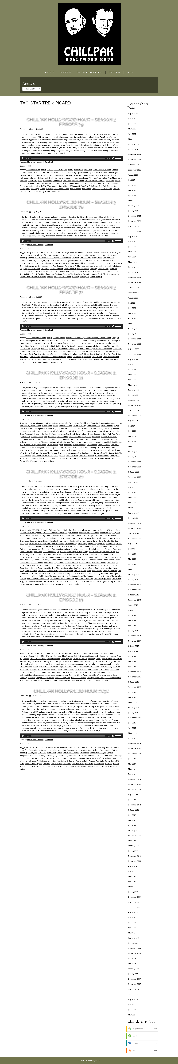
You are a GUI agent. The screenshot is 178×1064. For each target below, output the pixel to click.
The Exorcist (97, 570)
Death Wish (101, 538)
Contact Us (65, 72)
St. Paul (81, 186)
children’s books (66, 656)
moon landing (44, 758)
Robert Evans (25, 562)
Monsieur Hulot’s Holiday (95, 180)
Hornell (32, 260)
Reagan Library (43, 447)
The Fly (116, 763)
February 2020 (133, 513)
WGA (30, 191)
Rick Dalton (113, 351)
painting (71, 183)
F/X (50, 434)
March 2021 (132, 446)
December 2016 (134, 671)
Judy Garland (61, 552)
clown (56, 172)
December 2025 (134, 154)
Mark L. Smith (102, 755)
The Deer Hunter (99, 271)
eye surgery (32, 753)
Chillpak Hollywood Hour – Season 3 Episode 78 (71, 204)
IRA (55, 178)
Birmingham (78, 170)
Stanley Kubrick (56, 763)
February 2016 (133, 707)
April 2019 (132, 564)
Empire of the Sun (41, 434)
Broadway (66, 535)
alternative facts (59, 338)
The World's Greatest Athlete (68, 581)
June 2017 (132, 656)
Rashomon (114, 669)
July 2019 (131, 549)
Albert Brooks (58, 252)
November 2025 (134, 159)
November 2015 (134, 718)
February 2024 (133, 267)
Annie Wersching (92, 338)
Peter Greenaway (79, 445)
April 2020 (132, 503)
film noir (36, 661)
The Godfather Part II (28, 274)
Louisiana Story (106, 667)
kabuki (35, 667)
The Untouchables (90, 274)
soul (66, 675)
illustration (96, 436)
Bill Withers (93, 653)
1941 (28, 653)
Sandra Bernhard (56, 268)
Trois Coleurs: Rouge (71, 766)
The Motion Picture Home (42, 455)
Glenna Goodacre (95, 434)
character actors (26, 428)
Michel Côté (74, 348)
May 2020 (132, 497)
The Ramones (75, 189)
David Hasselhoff (100, 172)
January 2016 (133, 713)
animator (117, 423)
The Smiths (86, 189)
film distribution (58, 543)
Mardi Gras (24, 669)
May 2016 (132, 697)
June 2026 (132, 124)
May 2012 (132, 820)
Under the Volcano (34, 362)
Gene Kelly (56, 546)
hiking (22, 664)
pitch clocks (90, 266)
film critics (47, 543)
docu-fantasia (63, 343)
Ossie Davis (117, 348)
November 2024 (134, 221)
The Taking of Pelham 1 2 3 (38, 579)
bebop (55, 426)
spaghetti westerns (95, 565)
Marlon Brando (103, 260)
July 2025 (131, 180)
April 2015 (132, 728)
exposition (57, 258)
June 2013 (132, 799)
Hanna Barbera (37, 436)
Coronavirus (24, 431)
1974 (38, 530)
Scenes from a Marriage (29, 565)
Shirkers (65, 354)
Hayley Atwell (97, 258)
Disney (45, 541)
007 (27, 747)
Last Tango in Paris (74, 552)
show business (57, 186)
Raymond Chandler (88, 560)
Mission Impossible (59, 263)
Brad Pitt (45, 340)
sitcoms (36, 675)
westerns (48, 584)
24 (27, 338)
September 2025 (134, 170)
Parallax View (106, 557)
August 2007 (133, 999)
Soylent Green (81, 565)
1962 (28, 530)
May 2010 (132, 876)
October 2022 (133, 349)
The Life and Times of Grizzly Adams (61, 573)
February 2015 (133, 738)
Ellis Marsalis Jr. (26, 661)
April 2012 (132, 825)
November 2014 (134, 748)
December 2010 (134, 856)
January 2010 (133, 892)
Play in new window (35, 162)
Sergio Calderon (44, 354)
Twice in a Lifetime (58, 458)
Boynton (51, 255)
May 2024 (132, 252)
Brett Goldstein (62, 255)
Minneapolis (47, 180)
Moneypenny (32, 758)
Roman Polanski (71, 562)
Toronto (116, 189)
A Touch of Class (47, 530)
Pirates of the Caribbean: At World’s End (46, 351)
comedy (100, 428)
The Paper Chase (75, 576)
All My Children (82, 653)
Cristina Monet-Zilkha (38, 659)
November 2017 (134, 641)
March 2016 (132, 702)
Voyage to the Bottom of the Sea (94, 766)
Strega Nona (41, 677)
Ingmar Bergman (52, 549)
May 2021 (132, 436)
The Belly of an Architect (67, 453)
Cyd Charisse (66, 538)
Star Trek (30, 271)
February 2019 (133, 574)
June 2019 (132, 554)
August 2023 (133, 298)
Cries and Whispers (53, 538)
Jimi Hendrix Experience (53, 439)
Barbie (70, 170)
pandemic (68, 445)
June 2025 (132, 185)
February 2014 (133, 774)
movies (117, 180)
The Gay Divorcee (110, 570)
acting (43, 170)
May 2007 (132, 1015)
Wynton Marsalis (101, 680)
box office (88, 170)
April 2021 (132, 441)
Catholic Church (26, 172)
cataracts (48, 750)
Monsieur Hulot (78, 180)
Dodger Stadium (34, 258)
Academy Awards (33, 170)
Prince (22, 186)
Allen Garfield (80, 423)
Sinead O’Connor (70, 186)
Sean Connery (49, 565)
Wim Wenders (31, 461)
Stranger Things (32, 189)
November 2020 (134, 467)
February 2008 (133, 969)
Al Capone (48, 252)
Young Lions (49, 461)
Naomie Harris (85, 758)
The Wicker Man (49, 581)
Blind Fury (101, 747)
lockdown (23, 442)
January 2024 (133, 272)
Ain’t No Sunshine (44, 653)
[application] (71, 158)
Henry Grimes (62, 436)
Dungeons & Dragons (55, 175)
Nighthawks (107, 758)
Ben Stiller (104, 533)
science (100, 447)
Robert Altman (114, 560)
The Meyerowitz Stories (58, 576)
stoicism (31, 677)
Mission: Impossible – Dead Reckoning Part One (87, 263)
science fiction (109, 447)
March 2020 (132, 508)
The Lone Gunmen (61, 189)
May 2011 (132, 841)
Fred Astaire (46, 546)
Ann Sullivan (24, 426)
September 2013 (134, 789)
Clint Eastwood (110, 535)
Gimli (53, 346)
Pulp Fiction (61, 761)
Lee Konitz (93, 439)
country (113, 656)
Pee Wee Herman (94, 183)
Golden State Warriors (64, 346)
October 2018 (133, 595)
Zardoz (87, 584)
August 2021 (133, 421)
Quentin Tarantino (86, 351)
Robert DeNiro (34, 268)
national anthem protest (51, 183)
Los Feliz (107, 178)
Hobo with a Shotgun (98, 753)
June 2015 (132, 723)
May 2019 (132, 559)
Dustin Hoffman (76, 541)
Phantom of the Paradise (59, 560)
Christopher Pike (40, 428)
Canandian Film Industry (86, 340)
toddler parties (113, 274)
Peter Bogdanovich (40, 560)
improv (110, 753)
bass (50, 426)
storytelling (107, 568)
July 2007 (131, 1004)
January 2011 (133, 851)
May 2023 (132, 313)
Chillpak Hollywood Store (89, 72)
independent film (38, 549)
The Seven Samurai (113, 677)
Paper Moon (88, 557)
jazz (30, 439)
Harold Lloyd (90, 661)
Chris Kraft (57, 750)
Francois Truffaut (34, 546)
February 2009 (133, 938)
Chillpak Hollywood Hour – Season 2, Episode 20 (71, 474)
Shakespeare (57, 672)
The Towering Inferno (102, 579)
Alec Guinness (70, 653)
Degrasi (23, 175)
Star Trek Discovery (94, 450)
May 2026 (132, 129)
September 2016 (134, 687)
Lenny (85, 552)
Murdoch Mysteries (27, 183)
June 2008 (132, 958)
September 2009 (134, 907)
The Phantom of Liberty (92, 576)
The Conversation (97, 453)
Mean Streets (57, 554)
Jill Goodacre (38, 439)
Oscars (64, 183)
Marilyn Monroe (90, 755)
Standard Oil (74, 675)
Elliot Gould (115, 541)
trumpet (46, 458)
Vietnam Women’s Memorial (99, 458)
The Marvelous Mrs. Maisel (88, 359)
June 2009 (132, 922)
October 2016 (133, 682)
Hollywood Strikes (36, 178)
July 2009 (131, 917)
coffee (88, 656)
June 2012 (132, 815)
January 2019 (133, 579)
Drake (43, 175)
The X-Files (96, 189)
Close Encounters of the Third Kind (75, 428)
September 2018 (134, 600)
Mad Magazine (34, 442)
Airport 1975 (105, 530)
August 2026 (133, 113)
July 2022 (131, 364)
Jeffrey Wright (50, 755)
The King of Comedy (46, 274)
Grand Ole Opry (56, 661)
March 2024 (132, 262)
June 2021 (132, 431)
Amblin (101, 423)
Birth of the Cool (93, 426)
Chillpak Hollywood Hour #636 (71, 690)
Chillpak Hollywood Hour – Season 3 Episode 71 (71, 290)
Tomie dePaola (64, 680)
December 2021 (134, 400)
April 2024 (132, 257)
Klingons (74, 439)
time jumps (114, 359)
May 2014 (132, 764)
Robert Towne (37, 562)
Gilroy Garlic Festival (71, 753)
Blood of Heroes (112, 747)
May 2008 (132, 963)
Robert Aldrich (102, 560)
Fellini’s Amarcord (36, 543)
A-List (32, 747)
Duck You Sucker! (100, 343)
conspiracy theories (111, 428)
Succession (77, 357)
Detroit (30, 175)
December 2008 (134, 948)
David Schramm (53, 659)
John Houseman (49, 552)
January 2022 (133, 395)
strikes (62, 271)
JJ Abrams (66, 439)
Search (129, 72)
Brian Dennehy (107, 426)
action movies (37, 252)
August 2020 (133, 482)
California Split (88, 535)
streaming (89, 763)
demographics (37, 343)
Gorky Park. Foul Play (111, 434)
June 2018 (132, 615)
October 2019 (133, 533)
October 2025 (133, 165)
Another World (47, 747)
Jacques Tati (69, 178)
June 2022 (132, 369)
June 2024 (132, 247)
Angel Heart (69, 252)
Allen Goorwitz (92, 423)
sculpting (23, 450)
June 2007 (132, 1009)
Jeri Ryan (113, 549)
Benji (110, 533)
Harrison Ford (85, 258)
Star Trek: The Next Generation (53, 357)
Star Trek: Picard (91, 186)
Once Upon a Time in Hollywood (99, 348)
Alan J (113, 530)
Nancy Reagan (100, 442)
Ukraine (23, 362)
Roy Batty (100, 761)
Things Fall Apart (36, 680)
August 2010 (133, 866)
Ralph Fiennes (89, 761)
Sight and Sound (88, 354)
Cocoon (92, 428)
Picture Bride (104, 669)
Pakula (79, 557)
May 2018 (132, 620)
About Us (49, 72)
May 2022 (132, 375)
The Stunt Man (72, 455)
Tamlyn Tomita (31, 570)
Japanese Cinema (67, 664)
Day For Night (77, 538)
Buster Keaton (98, 170)
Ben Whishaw (79, 747)
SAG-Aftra (47, 186)
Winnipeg (75, 277)
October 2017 (133, 646)
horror (28, 549)
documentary (75, 343)
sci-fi (41, 565)
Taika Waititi (97, 357)
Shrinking (93, 268)
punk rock (38, 186)
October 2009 (133, 902)
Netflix (99, 758)
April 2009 (132, 928)
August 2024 (133, 236)
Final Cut (75, 258)
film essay (112, 343)
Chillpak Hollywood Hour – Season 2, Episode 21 (71, 375)
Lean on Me (53, 667)
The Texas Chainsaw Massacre (62, 579)
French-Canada (35, 346)
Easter (95, 541)
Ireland (60, 178)
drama (66, 541)
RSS (29, 166)
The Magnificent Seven (95, 677)
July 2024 (131, 241)
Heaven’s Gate (108, 258)
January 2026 (133, 149)
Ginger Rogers (78, 546)
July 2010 (131, 871)
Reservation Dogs (101, 351)
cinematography (54, 428)
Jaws (80, 178)
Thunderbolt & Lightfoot (99, 581)
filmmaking (106, 175)
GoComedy (84, 753)
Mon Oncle (67, 180)
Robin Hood (48, 562)
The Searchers (76, 274)
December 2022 (134, 339)
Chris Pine (49, 172)
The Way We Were (35, 581)
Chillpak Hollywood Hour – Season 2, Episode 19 (71, 597)
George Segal (67, 546)
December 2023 (134, 277)
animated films (84, 533)
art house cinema (66, 747)
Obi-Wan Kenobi (81, 669)
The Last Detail (40, 573)
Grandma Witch (78, 661)
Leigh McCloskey (65, 667)
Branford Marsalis (106, 653)
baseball (96, 252)
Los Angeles (98, 178)
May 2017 (132, 661)
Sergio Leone (56, 354)
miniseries (33, 669)
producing (30, 186)
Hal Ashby (89, 546)
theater (91, 455)
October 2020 (133, 472)
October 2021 (133, 410)
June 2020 (132, 492)
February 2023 (133, 328)
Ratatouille (31, 447)
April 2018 (132, 625)
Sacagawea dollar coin (58, 447)
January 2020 (133, 518)
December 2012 (134, 805)
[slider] (118, 158)
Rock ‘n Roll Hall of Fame (29, 672)
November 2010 (134, 861)
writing (41, 191)
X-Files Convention (52, 191)
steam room (107, 675)
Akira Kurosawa (58, 653)
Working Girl (84, 277)
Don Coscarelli (87, 343)
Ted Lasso (79, 271)
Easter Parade (104, 541)
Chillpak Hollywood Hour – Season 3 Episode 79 (71, 122)
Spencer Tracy (103, 268)
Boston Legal (33, 255)
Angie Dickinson (71, 533)
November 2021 (134, 405)
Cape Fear (93, 255)
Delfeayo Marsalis (80, 659)
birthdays (23, 255)
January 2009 (133, 943)
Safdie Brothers (85, 562)
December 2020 (134, 462)
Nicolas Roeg (50, 557)
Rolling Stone (45, 672)
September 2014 (134, 753)
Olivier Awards (52, 445)
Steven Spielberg (31, 453)
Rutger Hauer (110, 761)
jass (76, 178)
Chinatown (99, 535)
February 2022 (133, 390)
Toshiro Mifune (77, 680)
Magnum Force (31, 554)
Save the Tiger (112, 562)
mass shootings (115, 755)
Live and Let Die (108, 552)
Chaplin (56, 656)
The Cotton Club (111, 453)
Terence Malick (52, 570)
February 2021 (133, 451)
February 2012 (133, 830)
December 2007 (134, 979)
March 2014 (132, 769)
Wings (86, 680)
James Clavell (44, 664)
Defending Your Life (76, 431)
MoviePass (67, 758)
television (49, 189)
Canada (115, 170)
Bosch (38, 340)
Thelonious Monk (102, 455)
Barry (114, 338)
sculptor (31, 450)
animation (109, 423)
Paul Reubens (80, 183)
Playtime (115, 183)
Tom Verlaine (106, 189)
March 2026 (132, 139)
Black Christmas (32, 535)
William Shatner (64, 277)
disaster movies (36, 541)
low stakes (53, 348)
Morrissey (110, 180)
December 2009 (134, 897)
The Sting (106, 576)
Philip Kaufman (104, 445)
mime (40, 180)
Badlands (95, 533)
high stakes (89, 346)
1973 (33, 530)
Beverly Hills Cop (79, 426)
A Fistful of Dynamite (37, 338)
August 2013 (133, 794)
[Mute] (113, 158)
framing (114, 175)
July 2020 (131, 487)
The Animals (52, 453)
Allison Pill (46, 533)
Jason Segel (40, 260)
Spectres (46, 763)
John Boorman (97, 664)
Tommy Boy (114, 455)
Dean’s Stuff (114, 72)
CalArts (108, 170)
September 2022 (134, 354)
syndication (86, 357)
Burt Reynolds (76, 535)
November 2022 (134, 344)
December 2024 (134, 216)
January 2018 (133, 631)
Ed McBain (117, 659)
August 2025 (133, 175)
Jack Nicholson (109, 346)
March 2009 (132, 933)
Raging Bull (108, 266)
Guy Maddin (79, 346)
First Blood (70, 434)
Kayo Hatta (43, 667)
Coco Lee (63, 172)
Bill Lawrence (106, 252)
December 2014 (134, 743)
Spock (75, 450)
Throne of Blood (50, 680)
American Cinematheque (75, 338)
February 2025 (133, 205)
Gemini (59, 753)
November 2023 (134, 282)
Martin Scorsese (44, 554)
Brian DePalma (75, 255)
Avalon (44, 426)
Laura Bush (83, 439)
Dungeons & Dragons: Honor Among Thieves (83, 175)
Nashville (110, 442)
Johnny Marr (88, 178)
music (38, 183)
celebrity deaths (103, 340)
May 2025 (132, 190)
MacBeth (116, 667)
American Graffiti (57, 533)
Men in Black (63, 348)
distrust (109, 431)
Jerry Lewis (50, 260)
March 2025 (132, 200)
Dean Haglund (114, 172)
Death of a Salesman (58, 431)
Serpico (59, 565)
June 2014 (132, 759)
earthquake (87, 541)
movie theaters (28, 266)
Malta (114, 178)
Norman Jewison (62, 557)
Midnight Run (46, 263)
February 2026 (133, 144)
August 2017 (133, 651)
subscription (99, 763)
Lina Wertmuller (95, 552)
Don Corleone (46, 258)
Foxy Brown (110, 543)
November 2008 (134, 953)
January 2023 (133, 334)
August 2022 (133, 359)
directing (37, 175)
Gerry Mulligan (81, 434)
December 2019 (134, 523)
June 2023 (132, 308)
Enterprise (24, 543)
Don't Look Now (55, 541)
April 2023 (132, 318)
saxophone (77, 447)
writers (35, 191)
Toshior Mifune (36, 458)
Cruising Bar (115, 340)
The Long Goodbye (100, 573)
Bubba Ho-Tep (56, 340)
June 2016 (132, 692)
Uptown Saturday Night (35, 584)
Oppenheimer (46, 266)
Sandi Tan (33, 354)
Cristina (26, 659)
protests (23, 447)
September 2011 (134, 835)
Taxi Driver (70, 271)
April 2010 (132, 881)
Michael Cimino (34, 263)
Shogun (76, 672)
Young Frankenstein (76, 584)
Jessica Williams (61, 260)
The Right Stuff (59, 455)
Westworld (57, 584)
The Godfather (113, 271)
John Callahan (109, 664)
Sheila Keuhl (67, 672)
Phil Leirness (106, 183)
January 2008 (133, 974)
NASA (94, 758)
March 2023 (132, 323)
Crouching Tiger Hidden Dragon (80, 172)
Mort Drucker (72, 442)
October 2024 (133, 226)
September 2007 (134, 994)
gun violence (25, 436)
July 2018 (131, 610)
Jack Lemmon (80, 549)
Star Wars (97, 675)
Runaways (24, 354)
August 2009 (133, 912)
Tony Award (24, 458)
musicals (23, 557)
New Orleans (68, 669)
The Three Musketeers (84, 579)
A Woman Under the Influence (67, 530)
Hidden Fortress (75, 436)
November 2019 (134, 528)
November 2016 (134, 677)
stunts (69, 357)
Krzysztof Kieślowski (73, 755)
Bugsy (116, 426)
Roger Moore (59, 562)
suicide (42, 189)
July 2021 (131, 426)
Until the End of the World (76, 458)
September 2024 (134, 231)
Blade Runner (91, 747)
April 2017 (132, 666)
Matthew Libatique (48, 442)
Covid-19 (33, 431)
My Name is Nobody (36, 557)
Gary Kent (46, 346)
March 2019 (132, 569)
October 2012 (133, 810)
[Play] (23, 158)
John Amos (37, 552)
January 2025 (133, 211)
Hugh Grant (48, 178)
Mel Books (68, 554)
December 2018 (134, 584)
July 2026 (131, 118)
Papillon (97, 557)
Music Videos (89, 442)
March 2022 (132, 385)
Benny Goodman (65, 426)
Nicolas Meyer (29, 445)
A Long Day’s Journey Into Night (38, 423)
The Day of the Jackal (82, 570)
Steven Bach (54, 271)
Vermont (23, 191)
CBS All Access (47, 656)
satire (70, 447)
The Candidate (83, 453)
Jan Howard (55, 664)
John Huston (25, 348)
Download (49, 162)
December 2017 (134, 636)
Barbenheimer (80, 252)
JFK (117, 346)
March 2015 (132, 733)
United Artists (25, 277)
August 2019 (133, 543)
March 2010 (132, 887)
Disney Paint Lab (98, 431)
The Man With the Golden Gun (36, 576)
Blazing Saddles (46, 535)
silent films (28, 675)
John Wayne (73, 260)
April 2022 (132, 380)
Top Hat (113, 581)
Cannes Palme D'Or (36, 750)
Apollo (56, 747)
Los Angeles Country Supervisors (86, 667)
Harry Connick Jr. (50, 436)
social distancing (54, 450)
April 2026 (132, 134)
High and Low (114, 661)
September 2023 (134, 293)
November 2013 (134, 784)
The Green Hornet (54, 359)
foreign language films (96, 543)
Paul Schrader (58, 266)
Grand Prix (67, 661)
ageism (61, 423)
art (65, 170)
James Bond (104, 549)
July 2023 (131, 303)
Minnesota (57, 180)
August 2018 (133, 605)
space (39, 763)
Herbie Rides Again (101, 546)
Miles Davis (32, 180)
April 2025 (132, 195)
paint (61, 445)
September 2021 (134, 415)
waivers (50, 277)
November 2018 (134, 590)
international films (67, 549)
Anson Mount (105, 338)
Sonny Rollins (66, 450)
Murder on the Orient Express (102, 554)
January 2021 (133, 456)
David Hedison (93, 750)
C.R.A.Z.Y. (66, 340)
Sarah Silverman (70, 268)
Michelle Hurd (78, 554)
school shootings (90, 447)
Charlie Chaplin (39, 172)
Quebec (75, 351)
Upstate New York (38, 277)
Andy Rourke (58, 170)
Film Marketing (71, 543)
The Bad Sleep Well (62, 677)
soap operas (45, 675)
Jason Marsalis (81, 664)
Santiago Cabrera (99, 562)
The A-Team (41, 359)
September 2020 (134, 477)
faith (54, 434)
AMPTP (50, 170)
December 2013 (134, 779)
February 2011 (133, 846)
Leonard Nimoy (104, 439)
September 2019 (134, 538)
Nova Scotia (41, 445)
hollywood (24, 178)
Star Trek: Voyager (81, 568)
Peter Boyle (69, 266)
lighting (114, 439)
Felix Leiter (42, 753)
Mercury (23, 758)
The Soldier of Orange (44, 766)
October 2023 (133, 287)
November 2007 (134, 984)
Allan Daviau (69, 423)
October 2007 (133, 989)
